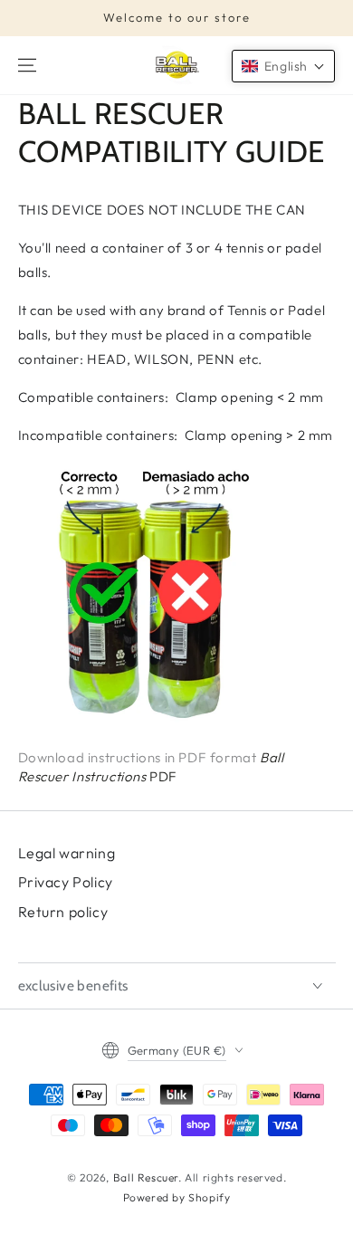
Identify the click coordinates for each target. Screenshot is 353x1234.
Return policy (63, 912)
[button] (283, 66)
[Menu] (27, 65)
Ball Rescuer (145, 1177)
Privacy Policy (65, 882)
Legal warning (67, 853)
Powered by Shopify (177, 1197)
